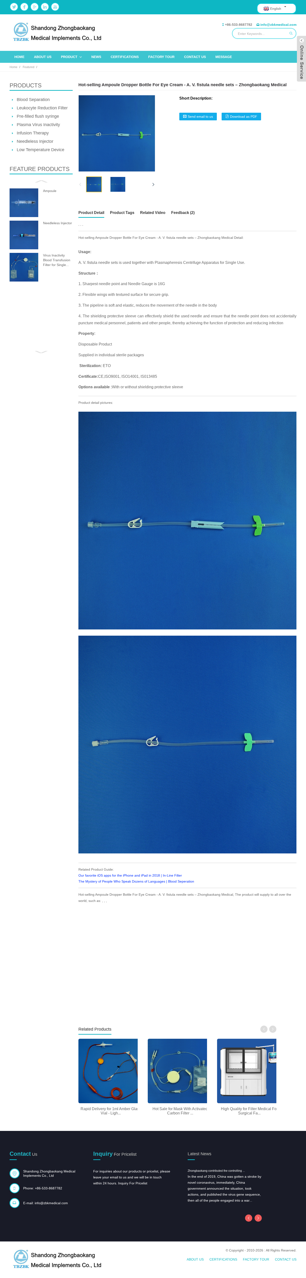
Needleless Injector (35, 141)
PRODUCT (69, 57)
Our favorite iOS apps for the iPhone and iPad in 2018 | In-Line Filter (130, 875)
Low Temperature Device (40, 149)
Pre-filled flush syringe (38, 116)
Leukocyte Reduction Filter (42, 108)
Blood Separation (33, 99)
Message (223, 57)
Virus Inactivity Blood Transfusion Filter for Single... (56, 260)
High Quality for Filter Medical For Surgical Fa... (249, 1111)
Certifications (125, 57)
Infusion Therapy (33, 133)
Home (19, 57)
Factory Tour (161, 57)
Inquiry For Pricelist (132, 1183)
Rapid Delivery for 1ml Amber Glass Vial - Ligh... (111, 1111)
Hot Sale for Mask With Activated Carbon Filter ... (180, 1111)
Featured (28, 67)
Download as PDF (243, 116)
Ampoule (49, 191)
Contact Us (195, 57)
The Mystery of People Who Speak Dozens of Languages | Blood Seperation (136, 881)
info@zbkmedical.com (278, 25)
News (96, 57)
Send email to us (200, 116)
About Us (42, 57)
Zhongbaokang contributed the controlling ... (216, 1170)
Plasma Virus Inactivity (38, 124)
